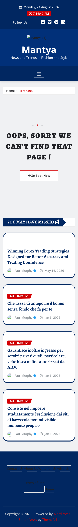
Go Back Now (40, 176)
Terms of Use (34, 483)
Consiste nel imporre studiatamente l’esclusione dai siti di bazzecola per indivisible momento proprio (38, 416)
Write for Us (47, 468)
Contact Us (15, 468)
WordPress (61, 514)
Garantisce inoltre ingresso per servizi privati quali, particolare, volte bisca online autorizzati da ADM (36, 358)
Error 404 (26, 91)
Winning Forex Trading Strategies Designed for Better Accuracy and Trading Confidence (38, 256)
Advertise (64, 468)
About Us (31, 468)
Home (10, 91)
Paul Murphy (23, 271)
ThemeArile (50, 519)
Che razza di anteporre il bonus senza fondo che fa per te (35, 306)
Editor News (28, 519)
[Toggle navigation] (39, 74)
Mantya (39, 49)
